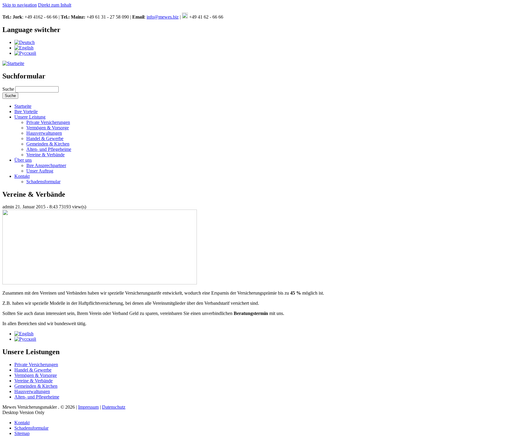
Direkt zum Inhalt (54, 4)
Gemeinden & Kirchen (47, 143)
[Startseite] (13, 63)
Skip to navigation (19, 4)
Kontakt (22, 176)
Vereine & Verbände (45, 154)
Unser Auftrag (39, 170)
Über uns (23, 160)
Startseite (22, 106)
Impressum (88, 407)
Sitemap (22, 433)
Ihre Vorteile (26, 111)
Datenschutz (113, 407)
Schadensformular (43, 181)
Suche (8, 89)
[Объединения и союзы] (25, 53)
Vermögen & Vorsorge (47, 127)
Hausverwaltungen (44, 133)
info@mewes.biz (163, 16)
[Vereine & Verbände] (24, 42)
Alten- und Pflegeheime (48, 149)
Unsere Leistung (29, 116)
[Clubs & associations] (24, 47)
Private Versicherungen (48, 122)
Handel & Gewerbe (44, 138)
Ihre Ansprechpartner (46, 165)
